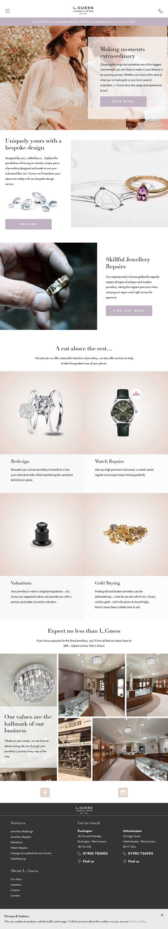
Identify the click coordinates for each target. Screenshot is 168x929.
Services (17, 823)
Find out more (129, 310)
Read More (123, 101)
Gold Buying (17, 858)
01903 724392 (140, 853)
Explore (28, 224)
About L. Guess (24, 871)
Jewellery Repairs (20, 837)
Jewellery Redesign (21, 831)
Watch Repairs (19, 848)
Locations (15, 884)
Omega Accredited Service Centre (30, 853)
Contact (15, 895)
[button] (7, 10)
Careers (15, 890)
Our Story (16, 879)
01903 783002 (95, 853)
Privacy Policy (138, 921)
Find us (88, 861)
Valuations (16, 842)
